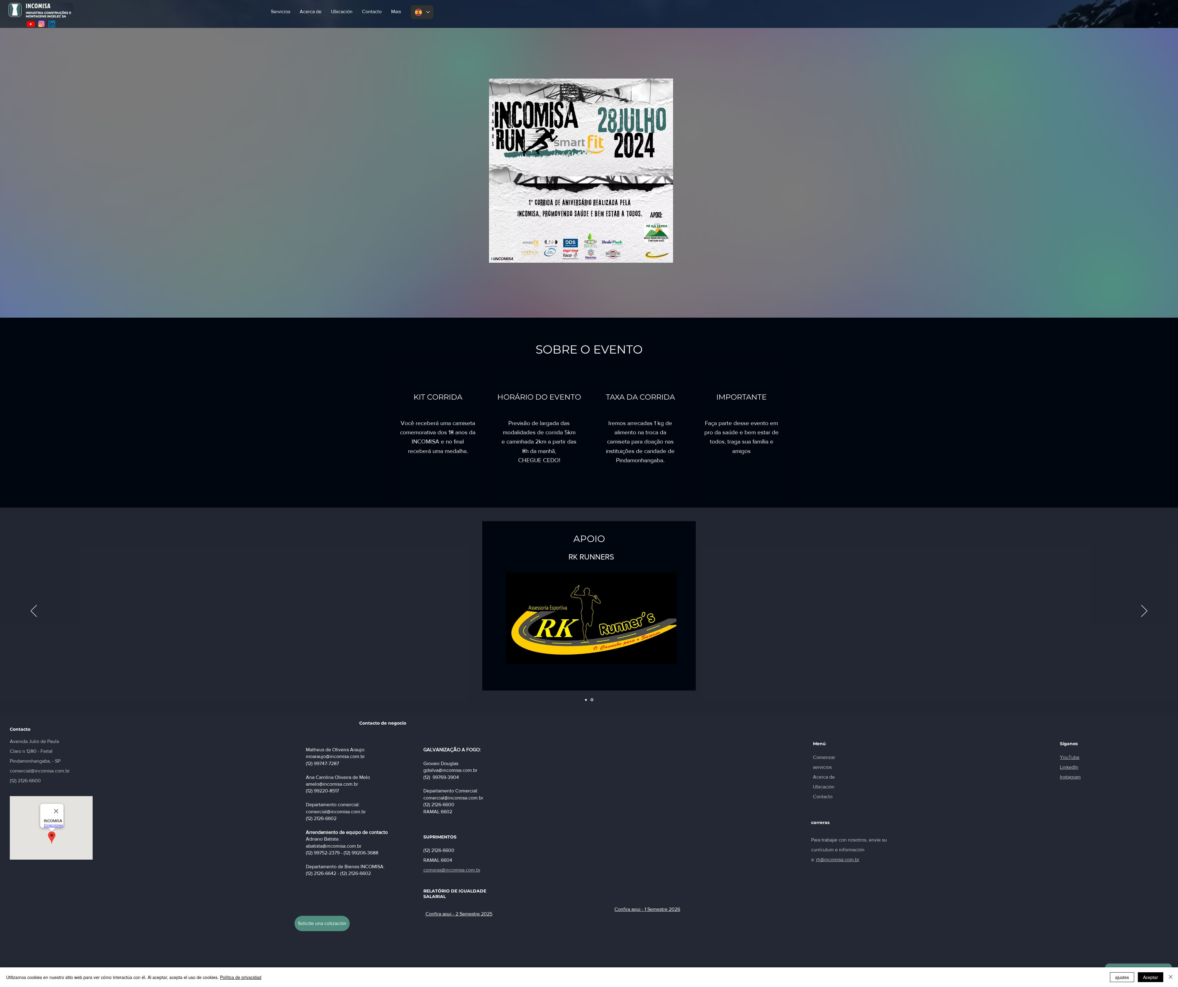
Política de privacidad (240, 977)
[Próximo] (1144, 611)
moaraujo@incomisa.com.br (335, 756)
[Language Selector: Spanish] (422, 12)
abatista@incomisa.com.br (333, 846)
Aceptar (1150, 977)
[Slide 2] (592, 700)
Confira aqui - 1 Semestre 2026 (647, 909)
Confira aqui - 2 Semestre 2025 (458, 913)
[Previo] (34, 611)
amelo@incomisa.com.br (332, 784)
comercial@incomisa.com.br (40, 770)
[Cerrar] (1170, 977)
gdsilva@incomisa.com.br (450, 770)
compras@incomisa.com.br (451, 870)
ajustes (1122, 977)
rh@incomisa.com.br (837, 859)
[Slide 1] (586, 700)
